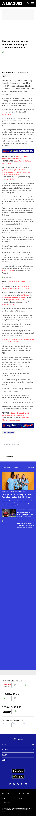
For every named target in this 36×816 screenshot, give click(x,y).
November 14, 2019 (8, 304)
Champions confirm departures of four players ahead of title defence (17, 495)
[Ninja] (17, 685)
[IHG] (17, 711)
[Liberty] (6, 698)
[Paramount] (17, 724)
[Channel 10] (6, 724)
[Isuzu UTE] (6, 685)
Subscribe (9, 456)
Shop (3, 798)
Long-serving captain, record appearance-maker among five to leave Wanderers (25, 514)
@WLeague (25, 295)
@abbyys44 (6, 170)
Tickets (21, 798)
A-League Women (8, 432)
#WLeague (28, 172)
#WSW (21, 172)
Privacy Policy (17, 447)
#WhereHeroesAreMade (10, 297)
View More (30, 467)
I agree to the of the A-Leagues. (18, 447)
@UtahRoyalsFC (20, 170)
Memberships (6, 802)
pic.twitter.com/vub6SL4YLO (11, 174)
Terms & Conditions (25, 794)
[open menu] (32, 3)
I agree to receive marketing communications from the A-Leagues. (17, 450)
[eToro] (17, 698)
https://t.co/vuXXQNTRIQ (10, 172)
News (10, 39)
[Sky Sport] (27, 724)
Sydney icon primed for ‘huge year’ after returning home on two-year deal (25, 525)
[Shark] (27, 685)
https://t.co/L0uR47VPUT (16, 300)
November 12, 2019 (8, 179)
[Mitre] (6, 711)
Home (4, 39)
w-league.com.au (8, 271)
